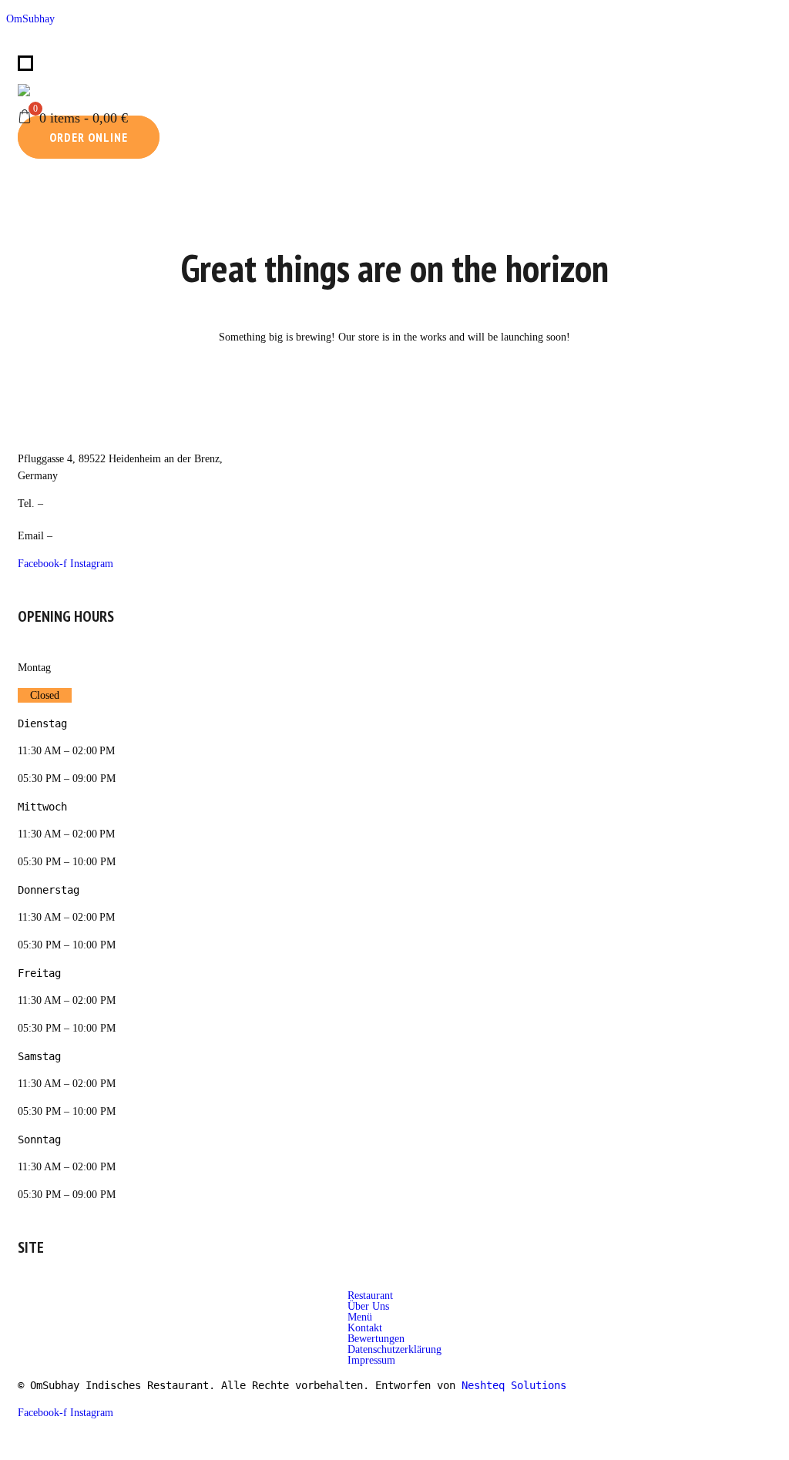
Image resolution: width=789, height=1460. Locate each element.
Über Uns (368, 1306)
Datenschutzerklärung (394, 1349)
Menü (359, 1317)
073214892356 (68, 90)
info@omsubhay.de (101, 536)
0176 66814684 (84, 503)
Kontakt (364, 1328)
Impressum (371, 1360)
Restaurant (370, 1296)
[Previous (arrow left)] (33, 433)
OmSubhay (30, 19)
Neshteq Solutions (514, 1385)
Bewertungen (376, 1339)
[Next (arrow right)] (756, 433)
